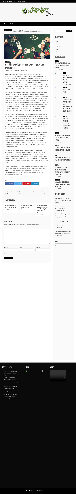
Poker (58, 49)
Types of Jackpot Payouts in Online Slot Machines (66, 123)
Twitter (18, 183)
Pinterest (27, 183)
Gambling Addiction (11, 177)
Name (6, 247)
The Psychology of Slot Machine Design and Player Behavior (26, 207)
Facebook (10, 183)
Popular (58, 57)
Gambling (8, 61)
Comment (7, 228)
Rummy (58, 52)
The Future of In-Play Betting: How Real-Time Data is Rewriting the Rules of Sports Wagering (42, 209)
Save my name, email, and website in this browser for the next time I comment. (26, 254)
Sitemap (24, 1)
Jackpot (58, 46)
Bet (57, 41)
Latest (63, 57)
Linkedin (35, 183)
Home (15, 1)
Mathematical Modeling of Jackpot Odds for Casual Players (62, 65)
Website (37, 247)
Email (21, 247)
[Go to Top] (74, 492)
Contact (19, 1)
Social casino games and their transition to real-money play (10, 207)
